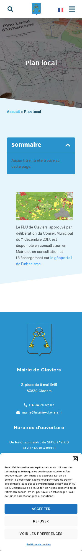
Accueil (13, 111)
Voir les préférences (41, 534)
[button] (75, 458)
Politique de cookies (39, 544)
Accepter (41, 509)
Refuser (41, 521)
